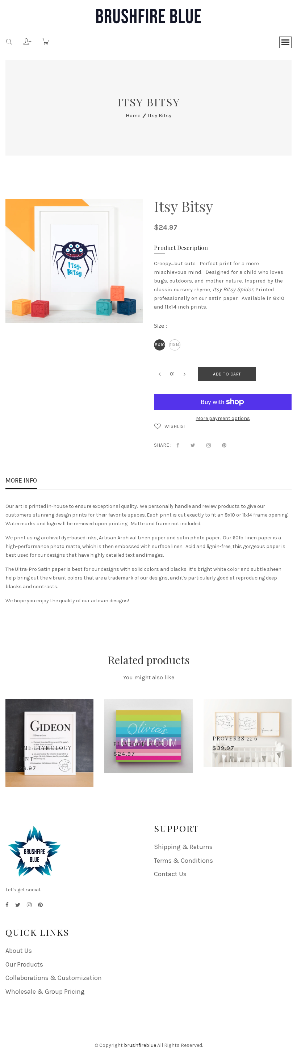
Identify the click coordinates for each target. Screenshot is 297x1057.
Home (133, 115)
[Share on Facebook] (178, 445)
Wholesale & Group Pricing (45, 992)
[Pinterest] (40, 905)
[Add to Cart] (80, 769)
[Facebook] (7, 905)
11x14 (175, 344)
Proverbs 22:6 (235, 738)
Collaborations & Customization (53, 978)
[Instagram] (29, 905)
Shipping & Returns (183, 847)
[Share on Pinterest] (224, 445)
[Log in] (22, 39)
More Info (21, 481)
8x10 (160, 344)
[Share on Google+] (208, 445)
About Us (18, 951)
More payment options (223, 418)
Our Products (24, 964)
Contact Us (170, 874)
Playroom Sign (138, 744)
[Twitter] (17, 905)
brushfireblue (140, 1045)
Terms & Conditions (183, 861)
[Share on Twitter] (193, 445)
